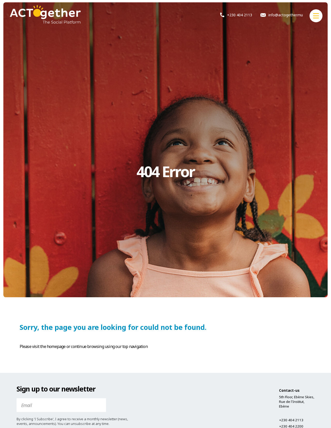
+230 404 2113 (239, 14)
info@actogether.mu (285, 15)
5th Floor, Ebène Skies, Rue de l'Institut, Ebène (296, 402)
